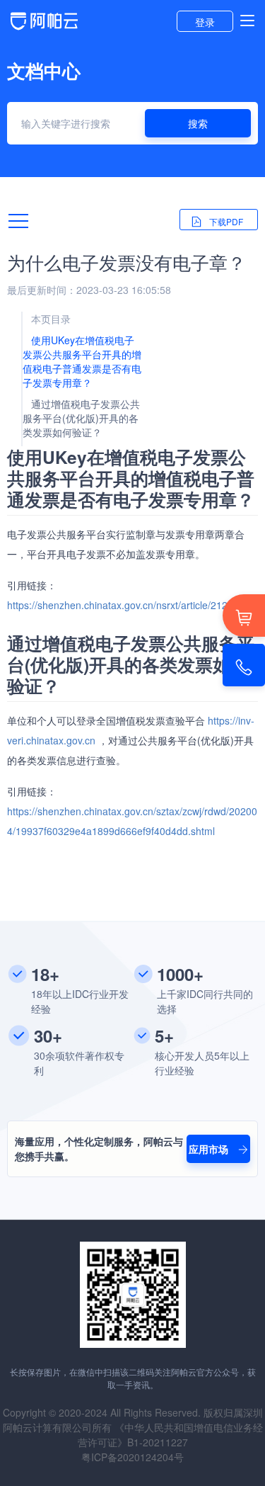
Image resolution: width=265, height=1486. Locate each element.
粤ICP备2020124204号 (132, 1457)
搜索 (198, 123)
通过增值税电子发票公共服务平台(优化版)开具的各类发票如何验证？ (81, 418)
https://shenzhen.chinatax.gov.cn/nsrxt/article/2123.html (131, 605)
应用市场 (210, 1149)
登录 (205, 22)
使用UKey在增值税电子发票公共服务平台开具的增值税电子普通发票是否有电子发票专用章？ (82, 361)
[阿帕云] (44, 28)
